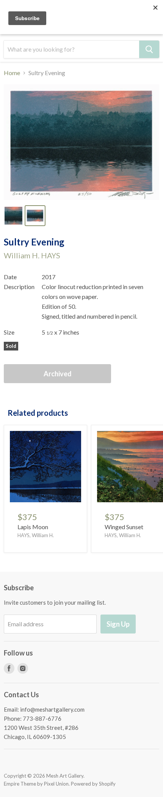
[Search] (149, 49)
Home (12, 72)
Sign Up (118, 624)
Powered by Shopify (93, 784)
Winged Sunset (124, 526)
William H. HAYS (32, 255)
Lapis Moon (32, 526)
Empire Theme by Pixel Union (36, 784)
